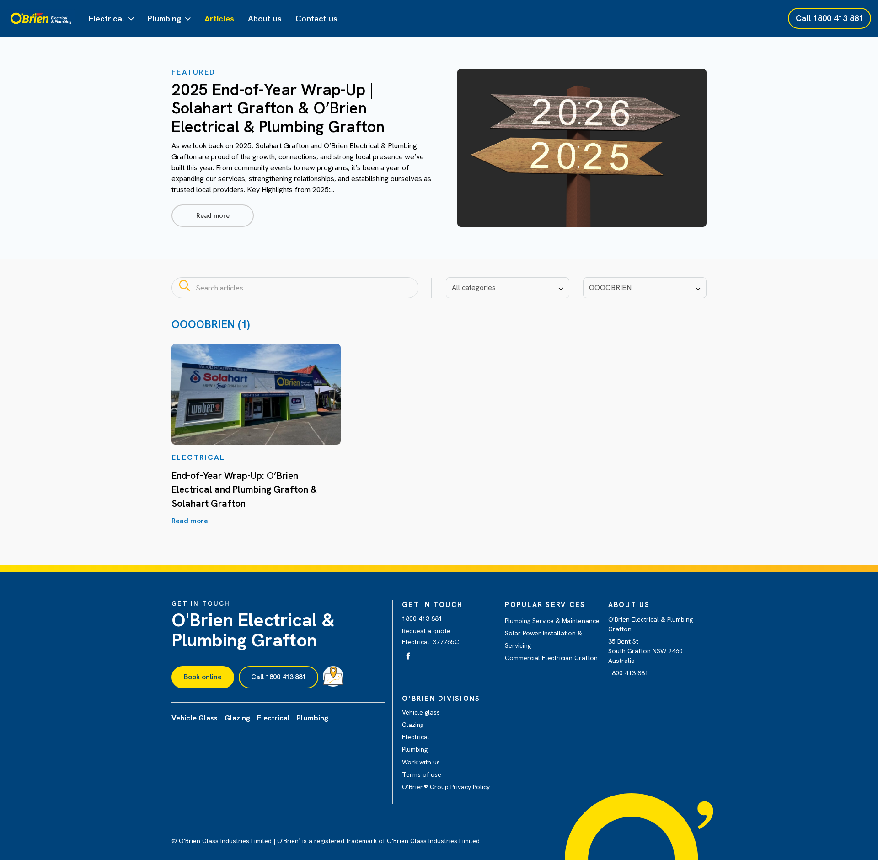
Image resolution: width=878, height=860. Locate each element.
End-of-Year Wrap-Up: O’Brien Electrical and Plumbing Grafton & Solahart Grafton (244, 489)
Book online (203, 677)
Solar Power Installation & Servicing (543, 639)
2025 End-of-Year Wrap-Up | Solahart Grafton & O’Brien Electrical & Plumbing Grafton (278, 108)
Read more (213, 215)
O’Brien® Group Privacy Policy (446, 787)
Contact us (316, 18)
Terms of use (421, 774)
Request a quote (426, 631)
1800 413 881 (422, 618)
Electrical (106, 18)
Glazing (412, 724)
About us (265, 18)
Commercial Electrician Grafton (551, 658)
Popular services (545, 604)
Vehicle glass (421, 712)
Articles (219, 18)
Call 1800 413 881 (278, 677)
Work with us (421, 762)
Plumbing (164, 18)
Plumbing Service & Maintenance (552, 621)
